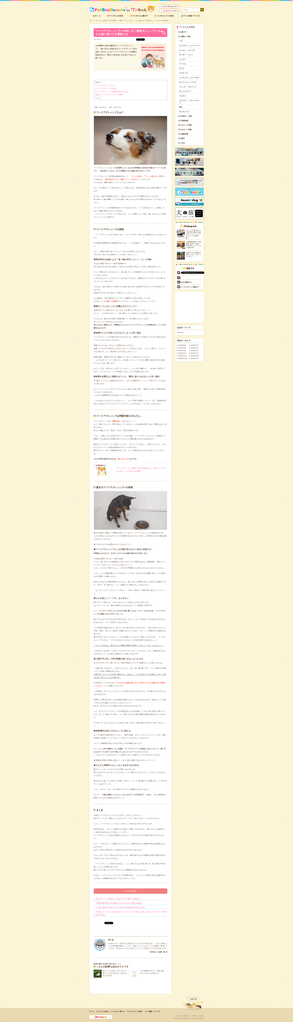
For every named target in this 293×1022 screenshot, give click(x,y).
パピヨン (182, 96)
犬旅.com (180, 332)
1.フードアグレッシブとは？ (105, 85)
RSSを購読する (186, 282)
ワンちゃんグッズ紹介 (134, 1011)
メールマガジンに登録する (190, 287)
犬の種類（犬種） (185, 36)
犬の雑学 (181, 138)
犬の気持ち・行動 (116, 20)
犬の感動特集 (183, 134)
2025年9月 (194, 358)
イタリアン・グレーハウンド (189, 101)
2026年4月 (182, 350)
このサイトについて (197, 1016)
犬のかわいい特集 (185, 129)
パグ (181, 41)
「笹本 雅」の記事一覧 (157, 952)
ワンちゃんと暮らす (117, 1011)
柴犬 (181, 107)
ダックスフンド (185, 91)
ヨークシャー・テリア (187, 82)
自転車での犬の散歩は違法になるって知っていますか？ (193, 254)
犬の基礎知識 (183, 120)
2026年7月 (194, 345)
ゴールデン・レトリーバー (189, 46)
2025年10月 (182, 358)
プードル (182, 64)
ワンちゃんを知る (102, 20)
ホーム (91, 20)
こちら (118, 964)
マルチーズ (183, 73)
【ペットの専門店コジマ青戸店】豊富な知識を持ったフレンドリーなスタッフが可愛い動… (193, 234)
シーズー (182, 59)
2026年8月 (182, 345)
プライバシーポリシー (183, 1016)
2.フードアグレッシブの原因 (105, 88)
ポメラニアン (184, 112)
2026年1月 (194, 353)
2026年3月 (194, 350)
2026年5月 (194, 348)
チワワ (181, 68)
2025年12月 (182, 356)
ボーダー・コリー (186, 55)
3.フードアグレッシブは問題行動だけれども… (112, 91)
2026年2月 (182, 353)
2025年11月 (195, 356)
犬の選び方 (182, 32)
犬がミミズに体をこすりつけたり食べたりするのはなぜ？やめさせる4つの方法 (115, 973)
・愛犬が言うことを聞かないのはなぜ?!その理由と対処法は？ (117, 899)
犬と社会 (181, 143)
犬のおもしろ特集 (185, 125)
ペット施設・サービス (152, 1011)
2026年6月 (182, 348)
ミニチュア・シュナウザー (189, 78)
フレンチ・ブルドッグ (187, 87)
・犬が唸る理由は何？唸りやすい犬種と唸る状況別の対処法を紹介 (119, 907)
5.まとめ (97, 98)
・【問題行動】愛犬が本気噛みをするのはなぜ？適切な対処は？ (118, 903)
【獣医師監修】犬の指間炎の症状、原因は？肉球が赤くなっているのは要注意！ (193, 244)
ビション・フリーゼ (187, 50)
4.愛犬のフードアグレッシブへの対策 (108, 95)
